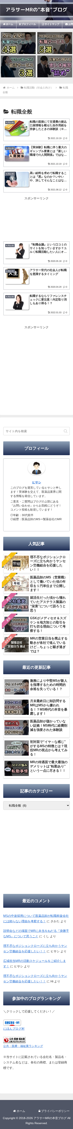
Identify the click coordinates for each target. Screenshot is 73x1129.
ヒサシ (36, 482)
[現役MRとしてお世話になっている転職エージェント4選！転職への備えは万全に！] (18, 43)
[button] (65, 431)
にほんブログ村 (14, 1028)
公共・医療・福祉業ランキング (23, 1046)
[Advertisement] (36, 214)
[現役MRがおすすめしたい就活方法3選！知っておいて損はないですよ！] (18, 66)
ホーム (20, 1111)
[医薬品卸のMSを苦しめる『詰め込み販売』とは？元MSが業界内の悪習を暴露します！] (54, 66)
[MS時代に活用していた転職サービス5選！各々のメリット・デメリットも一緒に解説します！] (54, 43)
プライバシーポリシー (55, 1111)
